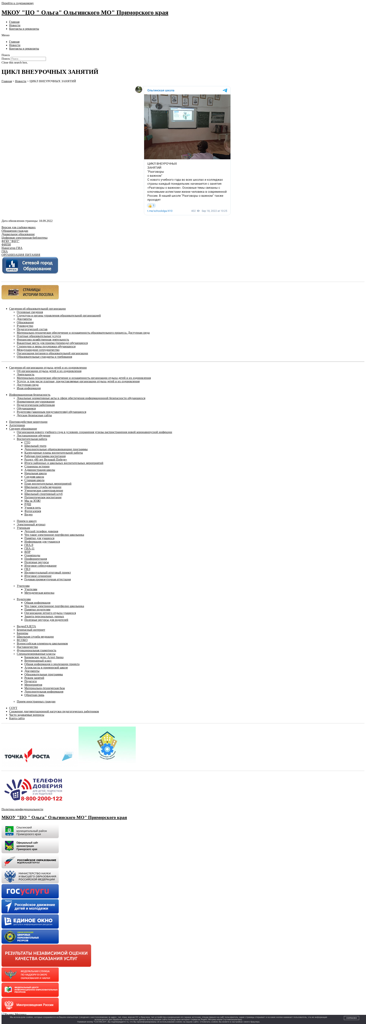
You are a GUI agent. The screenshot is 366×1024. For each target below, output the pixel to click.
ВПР (27, 551)
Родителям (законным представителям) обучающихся (51, 411)
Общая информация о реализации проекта (51, 664)
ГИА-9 (28, 545)
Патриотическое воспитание (43, 497)
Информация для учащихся (42, 541)
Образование (25, 322)
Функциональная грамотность (36, 650)
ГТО (27, 442)
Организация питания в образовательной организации (52, 353)
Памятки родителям (37, 609)
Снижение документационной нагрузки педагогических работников (54, 711)
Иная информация (29, 388)
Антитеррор (17, 425)
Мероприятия (33, 684)
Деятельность (25, 374)
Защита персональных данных (44, 616)
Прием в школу (27, 521)
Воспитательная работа (32, 439)
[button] (183, 35)
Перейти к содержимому (18, 3)
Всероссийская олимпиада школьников (42, 643)
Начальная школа (35, 473)
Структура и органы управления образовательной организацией (59, 315)
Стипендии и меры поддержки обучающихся (46, 346)
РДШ (27, 504)
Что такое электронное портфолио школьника (54, 534)
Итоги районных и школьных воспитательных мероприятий (63, 463)
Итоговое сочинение (37, 576)
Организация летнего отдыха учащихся (50, 613)
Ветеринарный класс (38, 660)
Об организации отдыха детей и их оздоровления (49, 371)
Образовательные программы (43, 674)
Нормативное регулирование (36, 401)
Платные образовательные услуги (39, 336)
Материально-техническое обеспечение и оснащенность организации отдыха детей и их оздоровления (84, 377)
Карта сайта (17, 718)
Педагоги (30, 681)
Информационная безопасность (29, 394)
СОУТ (13, 708)
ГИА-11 (29, 548)
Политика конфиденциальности (22, 809)
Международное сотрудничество (38, 349)
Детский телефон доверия (41, 531)
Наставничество (27, 647)
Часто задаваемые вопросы (26, 714)
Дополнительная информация (43, 691)
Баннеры (22, 633)
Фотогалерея (32, 511)
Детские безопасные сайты (34, 415)
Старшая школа (34, 480)
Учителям (23, 585)
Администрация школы (39, 469)
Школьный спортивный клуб (43, 493)
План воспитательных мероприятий (47, 483)
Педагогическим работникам (36, 405)
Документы (24, 319)
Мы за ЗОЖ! (32, 500)
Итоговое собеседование (40, 565)
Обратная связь (34, 695)
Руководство (25, 325)
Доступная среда (28, 384)
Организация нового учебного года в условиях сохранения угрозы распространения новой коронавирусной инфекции (94, 432)
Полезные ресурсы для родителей (46, 619)
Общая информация (37, 602)
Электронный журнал (31, 524)
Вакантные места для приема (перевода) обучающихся (52, 343)
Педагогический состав (32, 329)
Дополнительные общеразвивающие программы (56, 449)
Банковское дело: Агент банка (43, 657)
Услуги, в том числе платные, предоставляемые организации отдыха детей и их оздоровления (78, 381)
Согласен (351, 1018)
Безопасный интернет (31, 629)
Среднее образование (23, 428)
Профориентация (35, 558)
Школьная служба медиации (42, 487)
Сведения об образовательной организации (37, 308)
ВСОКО (22, 640)
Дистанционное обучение (33, 435)
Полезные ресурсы (36, 562)
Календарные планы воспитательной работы (53, 452)
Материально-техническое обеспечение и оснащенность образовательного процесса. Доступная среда (83, 332)
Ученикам (23, 527)
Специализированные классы (36, 653)
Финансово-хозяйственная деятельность (43, 339)
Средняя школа (34, 476)
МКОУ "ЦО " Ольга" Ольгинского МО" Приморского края (85, 12)
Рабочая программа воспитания (45, 456)
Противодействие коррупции (28, 421)
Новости (14, 25)
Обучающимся (26, 408)
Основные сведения (30, 312)
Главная (14, 21)
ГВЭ (27, 569)
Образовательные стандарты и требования (44, 356)
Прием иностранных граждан (36, 701)
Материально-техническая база (44, 688)
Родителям (24, 599)
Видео (28, 514)
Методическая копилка (39, 592)
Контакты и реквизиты (24, 28)
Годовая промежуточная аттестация (47, 579)
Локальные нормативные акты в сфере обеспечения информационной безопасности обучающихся (81, 398)
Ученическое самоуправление (43, 490)
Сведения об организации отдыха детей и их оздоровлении (48, 367)
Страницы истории (37, 466)
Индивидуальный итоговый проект (47, 572)
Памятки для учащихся (39, 538)
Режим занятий (34, 677)
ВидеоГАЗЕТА (26, 626)
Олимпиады (32, 555)
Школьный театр (35, 445)
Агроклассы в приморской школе (46, 667)
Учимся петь (32, 507)
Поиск (6, 58)
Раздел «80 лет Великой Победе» (45, 459)
